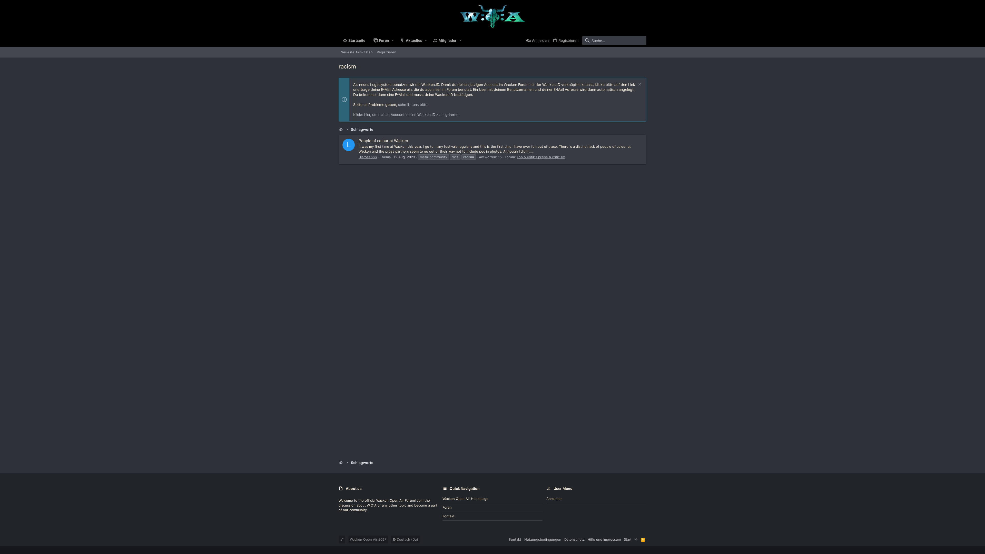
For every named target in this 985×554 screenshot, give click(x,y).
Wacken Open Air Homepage (465, 499)
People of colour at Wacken (383, 140)
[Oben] (636, 539)
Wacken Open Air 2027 (368, 539)
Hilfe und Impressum (604, 539)
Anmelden (554, 499)
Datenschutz (574, 539)
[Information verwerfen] (639, 84)
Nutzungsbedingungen (542, 539)
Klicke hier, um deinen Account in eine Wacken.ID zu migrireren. (406, 114)
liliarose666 (368, 157)
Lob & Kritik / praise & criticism (541, 157)
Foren (447, 507)
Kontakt (448, 516)
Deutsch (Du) (407, 539)
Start (628, 539)
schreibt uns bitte (412, 104)
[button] (393, 40)
